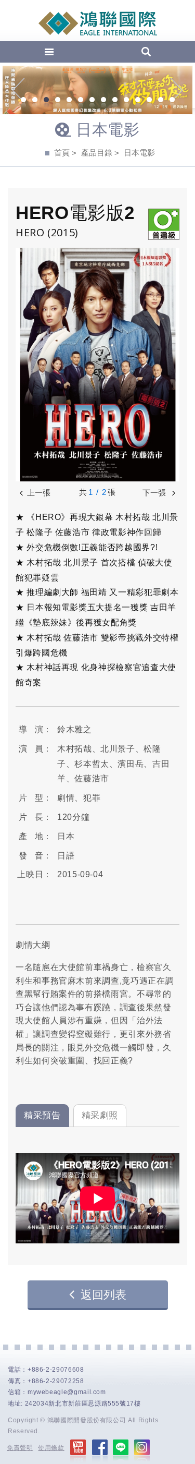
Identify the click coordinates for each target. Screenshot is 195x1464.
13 (160, 100)
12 (149, 100)
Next (176, 90)
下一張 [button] (155, 492)
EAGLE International (97, 23)
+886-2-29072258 (56, 1381)
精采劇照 (100, 1115)
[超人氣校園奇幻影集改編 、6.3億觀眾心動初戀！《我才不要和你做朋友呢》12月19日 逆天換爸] (97, 90)
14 (172, 100)
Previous (18, 90)
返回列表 (103, 1294)
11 (138, 100)
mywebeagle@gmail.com (67, 1392)
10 (126, 100)
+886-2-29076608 (56, 1369)
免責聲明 (20, 1447)
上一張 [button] (38, 492)
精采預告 (42, 1115)
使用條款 (51, 1447)
